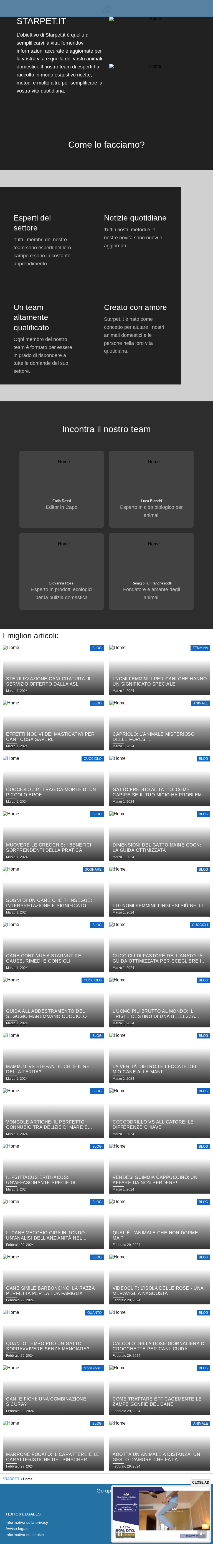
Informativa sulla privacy (27, 1522)
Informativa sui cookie (25, 1534)
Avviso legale (17, 1528)
